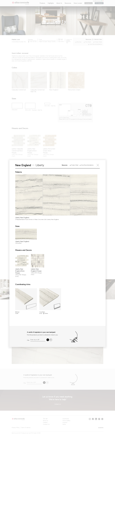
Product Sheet (74, 165)
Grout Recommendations (87, 165)
